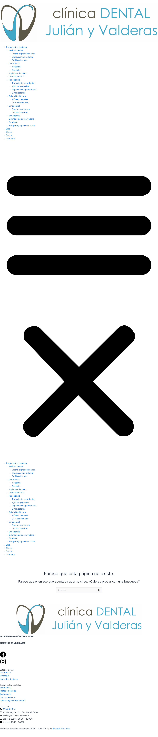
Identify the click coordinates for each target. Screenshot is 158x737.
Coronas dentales (20, 102)
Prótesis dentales (20, 99)
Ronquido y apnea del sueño (22, 125)
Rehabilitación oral (17, 96)
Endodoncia (14, 115)
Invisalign (16, 66)
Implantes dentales (17, 73)
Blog (8, 129)
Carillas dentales (19, 60)
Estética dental (16, 50)
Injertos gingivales (20, 86)
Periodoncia (14, 80)
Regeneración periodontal (24, 89)
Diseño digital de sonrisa (23, 53)
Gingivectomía (18, 93)
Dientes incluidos (20, 112)
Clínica (9, 132)
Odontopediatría (16, 76)
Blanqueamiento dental (22, 57)
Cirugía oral (14, 106)
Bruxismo (13, 122)
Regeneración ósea (21, 109)
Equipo (9, 135)
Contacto (10, 138)
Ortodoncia (14, 63)
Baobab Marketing (61, 728)
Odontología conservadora (21, 119)
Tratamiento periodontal (23, 83)
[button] (79, 302)
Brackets (16, 70)
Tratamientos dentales (16, 47)
